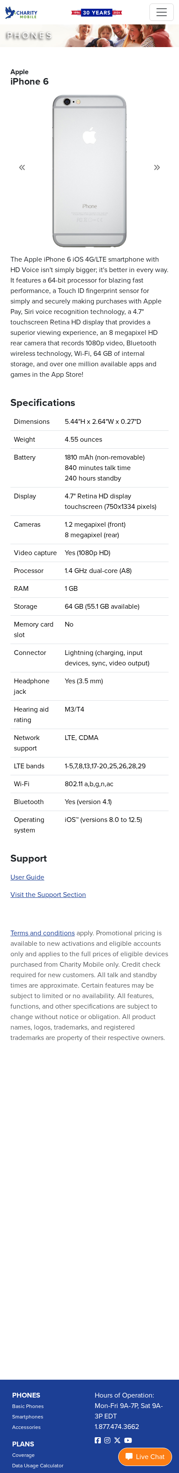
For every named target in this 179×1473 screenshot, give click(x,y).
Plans (23, 1444)
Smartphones (27, 1417)
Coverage (23, 1455)
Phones (26, 1395)
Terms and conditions (42, 933)
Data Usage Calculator (37, 1466)
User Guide (27, 877)
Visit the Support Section (48, 894)
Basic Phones (28, 1406)
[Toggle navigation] (161, 12)
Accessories (26, 1427)
